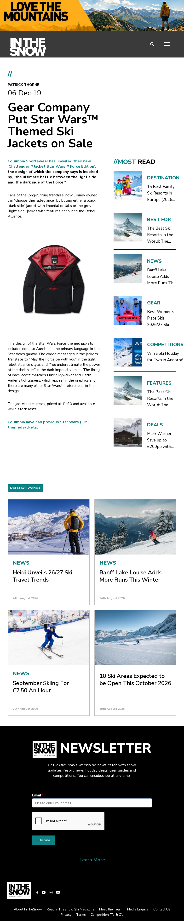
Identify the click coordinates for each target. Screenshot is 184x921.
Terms (81, 914)
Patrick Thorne (23, 84)
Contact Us (161, 909)
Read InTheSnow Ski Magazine (70, 909)
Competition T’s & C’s (107, 914)
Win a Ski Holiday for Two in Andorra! (165, 357)
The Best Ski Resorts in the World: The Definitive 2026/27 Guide (160, 235)
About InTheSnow (28, 909)
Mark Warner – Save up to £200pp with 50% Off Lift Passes (161, 440)
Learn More (92, 860)
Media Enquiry (138, 909)
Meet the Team (110, 909)
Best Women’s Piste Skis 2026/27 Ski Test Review (160, 318)
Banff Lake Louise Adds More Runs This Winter (161, 276)
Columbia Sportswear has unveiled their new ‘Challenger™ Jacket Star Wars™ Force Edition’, (52, 164)
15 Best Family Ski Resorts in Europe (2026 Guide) (161, 193)
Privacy (66, 914)
